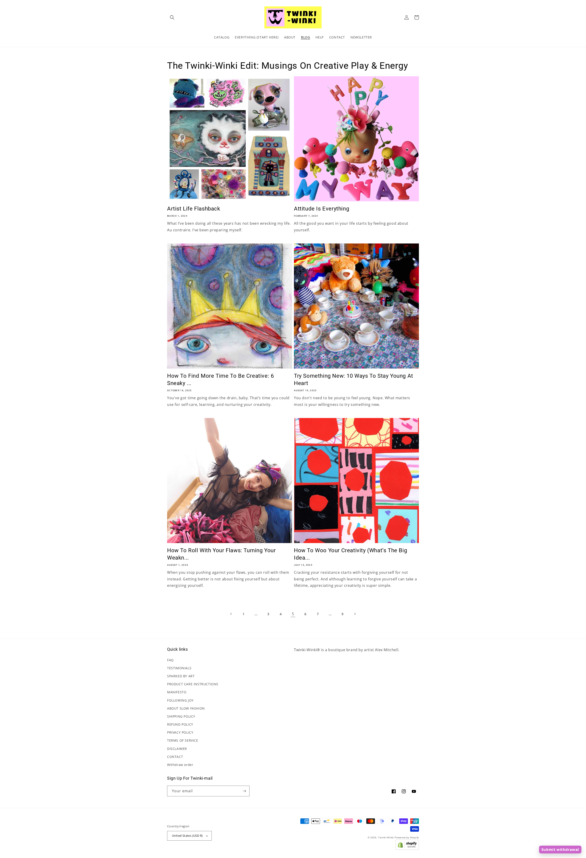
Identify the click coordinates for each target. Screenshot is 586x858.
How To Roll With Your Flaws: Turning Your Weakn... (221, 554)
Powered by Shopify (407, 837)
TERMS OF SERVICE (182, 740)
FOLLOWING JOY (180, 700)
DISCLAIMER (177, 748)
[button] (172, 17)
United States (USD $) (187, 835)
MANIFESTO (176, 692)
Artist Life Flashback (193, 208)
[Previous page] (231, 614)
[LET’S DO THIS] (244, 791)
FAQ (170, 660)
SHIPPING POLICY (181, 716)
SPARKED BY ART (181, 676)
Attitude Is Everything (321, 208)
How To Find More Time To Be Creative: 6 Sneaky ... (220, 379)
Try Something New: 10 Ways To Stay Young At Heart (353, 379)
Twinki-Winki (386, 837)
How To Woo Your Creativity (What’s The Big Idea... (350, 554)
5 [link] (293, 613)
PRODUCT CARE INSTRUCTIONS (192, 684)
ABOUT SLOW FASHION (186, 708)
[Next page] (355, 614)
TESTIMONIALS (179, 668)
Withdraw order (180, 764)
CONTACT (175, 756)
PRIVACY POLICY (180, 732)
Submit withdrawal (560, 849)
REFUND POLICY (180, 724)
